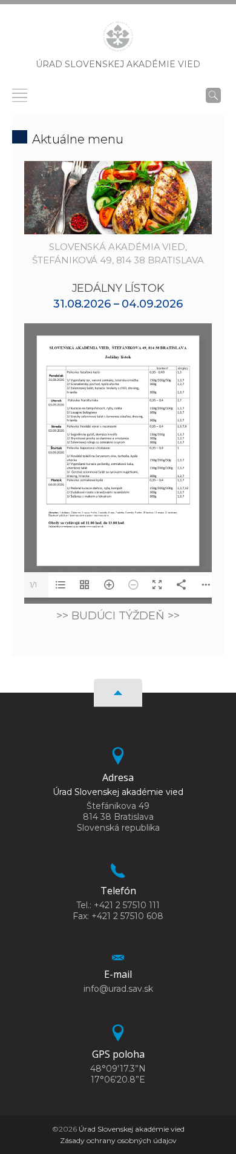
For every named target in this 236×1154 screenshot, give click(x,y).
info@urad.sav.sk (118, 988)
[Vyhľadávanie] (213, 95)
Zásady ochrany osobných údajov (118, 1140)
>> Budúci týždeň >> (117, 615)
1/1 (33, 584)
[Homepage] (118, 40)
